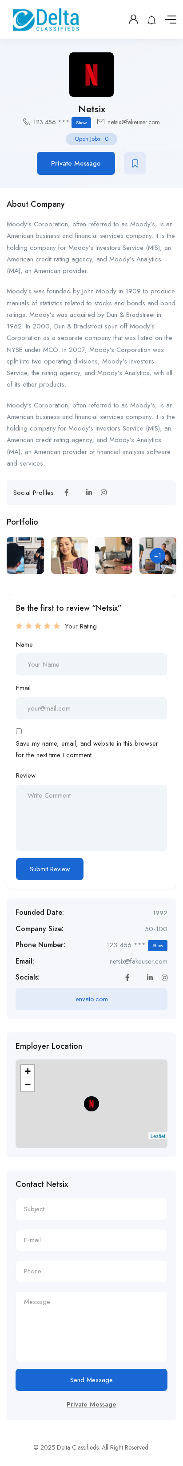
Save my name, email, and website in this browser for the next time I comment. (87, 749)
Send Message (91, 1380)
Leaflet (158, 1135)
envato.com (92, 999)
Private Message (76, 163)
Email (23, 688)
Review (26, 775)
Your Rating (81, 626)
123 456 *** (60, 122)
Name (24, 644)
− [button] (28, 1084)
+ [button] (28, 1071)
